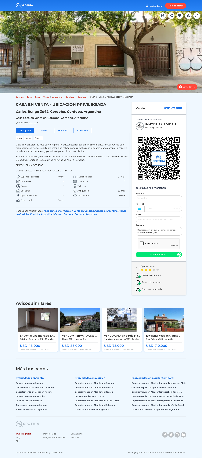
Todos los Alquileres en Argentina (92, 409)
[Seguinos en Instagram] (177, 435)
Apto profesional (53, 211)
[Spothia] (28, 4)
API (17, 441)
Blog (18, 437)
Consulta (140, 225)
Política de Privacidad (26, 452)
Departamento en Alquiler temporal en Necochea (157, 400)
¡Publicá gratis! (23, 434)
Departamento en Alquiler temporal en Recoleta (157, 392)
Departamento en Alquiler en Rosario (94, 392)
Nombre (140, 193)
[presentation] (2, 52)
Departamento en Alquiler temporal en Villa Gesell (158, 405)
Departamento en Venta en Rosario (34, 392)
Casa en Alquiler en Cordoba (89, 396)
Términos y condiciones (51, 452)
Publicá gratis (176, 6)
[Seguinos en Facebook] (165, 435)
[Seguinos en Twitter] (171, 435)
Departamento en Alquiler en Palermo (94, 387)
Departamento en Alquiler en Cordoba (94, 383)
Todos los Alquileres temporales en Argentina (155, 409)
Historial (75, 437)
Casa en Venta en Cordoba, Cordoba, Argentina (91, 211)
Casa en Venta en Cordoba (29, 383)
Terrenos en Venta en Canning (31, 405)
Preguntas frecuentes (54, 437)
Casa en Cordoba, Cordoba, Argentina (75, 214)
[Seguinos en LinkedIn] (183, 435)
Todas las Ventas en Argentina (31, 409)
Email (138, 214)
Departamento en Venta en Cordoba (35, 387)
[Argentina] (140, 209)
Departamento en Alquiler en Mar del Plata (97, 400)
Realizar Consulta (157, 254)
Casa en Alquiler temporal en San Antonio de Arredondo (161, 396)
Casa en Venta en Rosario (29, 400)
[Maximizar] (196, 15)
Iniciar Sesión (156, 6)
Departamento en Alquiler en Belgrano (95, 405)
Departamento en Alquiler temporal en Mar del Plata (159, 383)
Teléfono (140, 204)
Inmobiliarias (49, 434)
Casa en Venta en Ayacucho (30, 396)
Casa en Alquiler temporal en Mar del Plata (154, 387)
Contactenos (77, 434)
